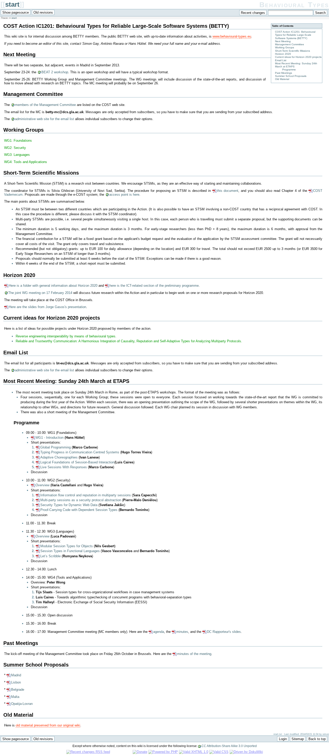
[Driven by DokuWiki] (246, 752)
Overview (42, 485)
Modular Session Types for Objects (66, 546)
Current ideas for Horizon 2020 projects (298, 57)
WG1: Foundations (18, 140)
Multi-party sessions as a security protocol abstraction (80, 500)
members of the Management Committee (45, 105)
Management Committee (289, 44)
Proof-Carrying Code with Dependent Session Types (78, 510)
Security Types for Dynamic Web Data (68, 505)
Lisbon (16, 682)
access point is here (124, 194)
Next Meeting (283, 41)
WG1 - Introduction (49, 437)
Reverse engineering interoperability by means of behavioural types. (66, 336)
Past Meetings (283, 72)
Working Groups (284, 47)
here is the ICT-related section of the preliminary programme (154, 285)
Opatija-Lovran (22, 704)
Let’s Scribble (50, 556)
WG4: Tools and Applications (25, 162)
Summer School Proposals (290, 76)
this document (228, 191)
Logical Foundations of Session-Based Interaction (77, 462)
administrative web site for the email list (44, 119)
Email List (280, 60)
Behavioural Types (294, 5)
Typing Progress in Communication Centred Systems (79, 452)
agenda (158, 632)
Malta (15, 697)
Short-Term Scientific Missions (292, 50)
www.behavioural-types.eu (232, 36)
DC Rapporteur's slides (224, 632)
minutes (182, 632)
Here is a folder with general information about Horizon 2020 (53, 285)
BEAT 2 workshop (54, 72)
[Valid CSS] (219, 752)
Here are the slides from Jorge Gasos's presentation (47, 307)
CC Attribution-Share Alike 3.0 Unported (229, 746)
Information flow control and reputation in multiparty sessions (85, 495)
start (12, 4)
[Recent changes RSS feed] (88, 752)
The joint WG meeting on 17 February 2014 (40, 293)
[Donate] (140, 752)
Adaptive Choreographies (59, 457)
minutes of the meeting (194, 654)
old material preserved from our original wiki (48, 725)
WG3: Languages (17, 155)
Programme (289, 69)
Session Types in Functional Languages (70, 551)
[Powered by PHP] (163, 752)
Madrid (16, 675)
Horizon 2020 (283, 53)
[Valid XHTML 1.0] (193, 752)
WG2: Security (15, 148)
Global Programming (55, 447)
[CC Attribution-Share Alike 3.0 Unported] (121, 752)
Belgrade (17, 689)
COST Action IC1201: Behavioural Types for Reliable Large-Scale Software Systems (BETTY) (295, 35)
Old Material (282, 79)
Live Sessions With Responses (63, 467)
